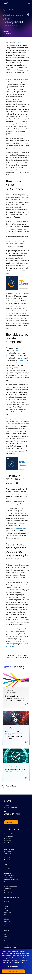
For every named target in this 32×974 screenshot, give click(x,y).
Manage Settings (13, 966)
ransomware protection (19, 528)
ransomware (13, 209)
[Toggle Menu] (22, 2)
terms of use (17, 953)
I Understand (13, 971)
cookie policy (9, 953)
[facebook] (5, 829)
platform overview (14, 641)
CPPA (21, 360)
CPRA (17, 363)
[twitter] (18, 829)
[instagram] (9, 829)
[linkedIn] (14, 829)
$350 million (13, 241)
